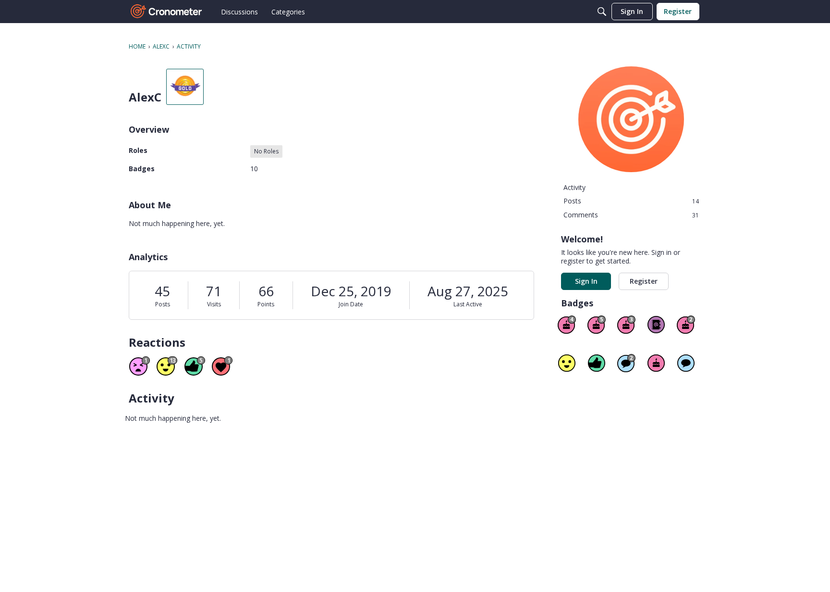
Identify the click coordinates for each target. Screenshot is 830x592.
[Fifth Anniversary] (596, 324)
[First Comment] (686, 363)
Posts (162, 304)
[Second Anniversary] (686, 324)
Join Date (351, 304)
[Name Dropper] (656, 324)
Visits (214, 304)
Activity (574, 187)
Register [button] (644, 281)
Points (265, 304)
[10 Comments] (626, 363)
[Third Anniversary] (626, 324)
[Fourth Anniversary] (567, 324)
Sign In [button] (586, 281)
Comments (631, 214)
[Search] (601, 11)
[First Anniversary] (656, 363)
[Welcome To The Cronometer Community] (167, 11)
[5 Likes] (596, 363)
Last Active (467, 304)
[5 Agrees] (567, 363)
